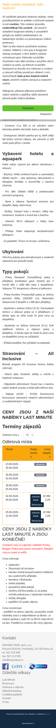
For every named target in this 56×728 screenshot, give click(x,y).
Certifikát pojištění (12, 694)
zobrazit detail (36, 498)
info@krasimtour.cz (12, 660)
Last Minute (8, 679)
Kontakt (6, 698)
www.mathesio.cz (28, 723)
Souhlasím (28, 108)
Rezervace (37, 504)
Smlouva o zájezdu (12, 687)
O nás (5, 702)
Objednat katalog (11, 691)
